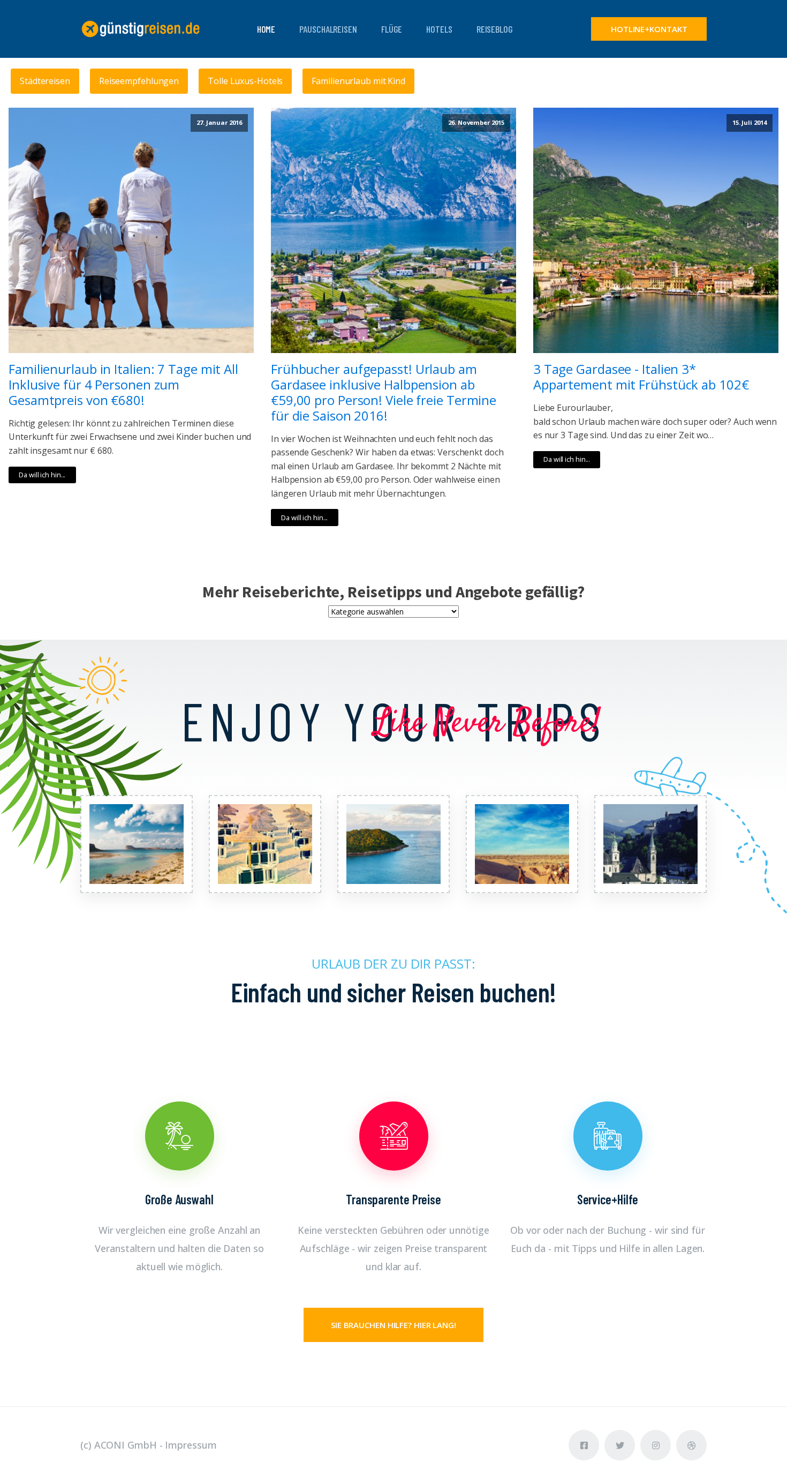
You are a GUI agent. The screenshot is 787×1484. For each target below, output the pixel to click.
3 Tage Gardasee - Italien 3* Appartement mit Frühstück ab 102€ (641, 377)
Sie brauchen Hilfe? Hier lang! (393, 1325)
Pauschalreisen (328, 29)
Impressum (190, 1444)
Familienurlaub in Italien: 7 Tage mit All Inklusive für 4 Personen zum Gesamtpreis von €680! (123, 385)
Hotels (439, 29)
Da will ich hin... (42, 474)
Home (266, 29)
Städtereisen (45, 81)
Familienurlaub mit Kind (358, 81)
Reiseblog (494, 29)
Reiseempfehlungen (139, 81)
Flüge (392, 29)
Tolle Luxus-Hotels (245, 81)
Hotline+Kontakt (649, 29)
